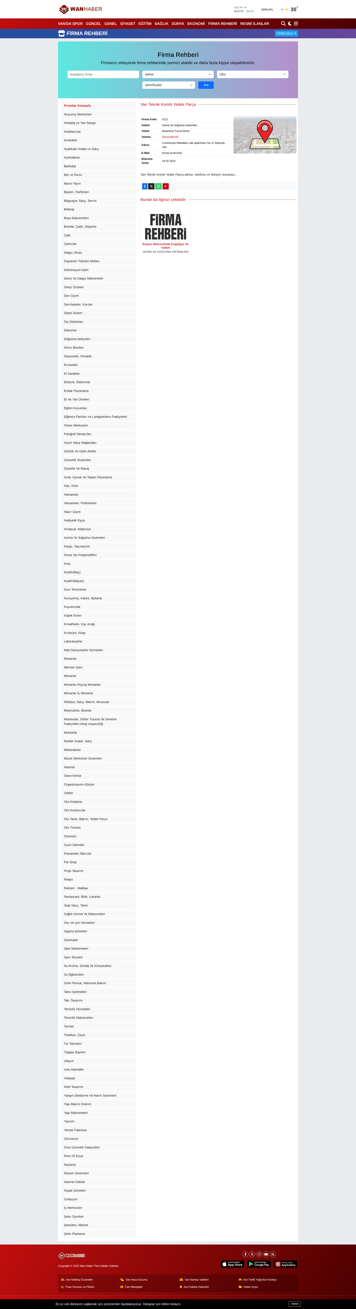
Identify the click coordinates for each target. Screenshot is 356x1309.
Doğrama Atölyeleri (77, 339)
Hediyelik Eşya (74, 520)
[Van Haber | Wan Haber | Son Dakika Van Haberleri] (81, 9)
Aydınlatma (72, 157)
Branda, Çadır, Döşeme (80, 226)
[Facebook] (245, 1254)
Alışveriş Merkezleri (78, 114)
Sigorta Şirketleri (75, 931)
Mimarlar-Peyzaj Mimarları (82, 684)
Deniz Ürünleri (74, 287)
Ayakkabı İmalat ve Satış (81, 149)
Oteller (68, 793)
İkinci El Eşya (73, 1156)
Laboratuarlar (73, 641)
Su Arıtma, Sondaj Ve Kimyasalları (88, 966)
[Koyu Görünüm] (289, 23)
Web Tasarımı (73, 1087)
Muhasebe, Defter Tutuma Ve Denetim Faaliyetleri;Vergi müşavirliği (90, 721)
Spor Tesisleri (73, 957)
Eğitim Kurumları (75, 408)
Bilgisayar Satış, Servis (80, 201)
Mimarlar (70, 676)
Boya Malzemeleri (76, 218)
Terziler (69, 1026)
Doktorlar (70, 330)
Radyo (68, 879)
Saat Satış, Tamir (76, 905)
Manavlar (70, 658)
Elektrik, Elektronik (77, 382)
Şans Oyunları (74, 1216)
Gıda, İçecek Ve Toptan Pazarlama (88, 477)
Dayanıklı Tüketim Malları (82, 261)
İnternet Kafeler (74, 1182)
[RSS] (273, 1254)
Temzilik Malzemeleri (78, 1017)
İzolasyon (70, 1199)
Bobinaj (69, 209)
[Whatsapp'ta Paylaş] (158, 186)
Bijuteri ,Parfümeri (76, 192)
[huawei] (285, 1263)
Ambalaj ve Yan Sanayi (80, 123)
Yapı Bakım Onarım (77, 1104)
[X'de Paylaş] (151, 186)
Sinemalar (71, 940)
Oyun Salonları (74, 845)
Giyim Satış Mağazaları (80, 443)
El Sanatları (72, 373)
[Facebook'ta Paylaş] (144, 186)
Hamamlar (71, 494)
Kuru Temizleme (75, 589)
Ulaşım (69, 1061)
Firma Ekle (285, 33)
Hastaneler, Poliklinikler (80, 503)
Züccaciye (71, 1138)
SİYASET (127, 24)
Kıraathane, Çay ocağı (79, 624)
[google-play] (259, 1263)
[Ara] (283, 23)
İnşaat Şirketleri (75, 1190)
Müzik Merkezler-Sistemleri (83, 758)
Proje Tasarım (73, 871)
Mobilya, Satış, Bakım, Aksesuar (86, 702)
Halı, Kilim (71, 486)
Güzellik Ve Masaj (76, 468)
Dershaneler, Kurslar (78, 304)
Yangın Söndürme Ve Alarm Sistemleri (90, 1095)
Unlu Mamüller (74, 1069)
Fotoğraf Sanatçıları (77, 434)
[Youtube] (266, 1254)
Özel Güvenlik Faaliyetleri (82, 1147)
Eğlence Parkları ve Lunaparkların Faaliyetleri (95, 416)
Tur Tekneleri (73, 1043)
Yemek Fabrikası (75, 1130)
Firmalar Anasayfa (77, 105)
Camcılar (70, 244)
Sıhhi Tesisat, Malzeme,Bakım (85, 983)
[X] (252, 1254)
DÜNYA (178, 24)
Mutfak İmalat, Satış (78, 741)
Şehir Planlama (74, 1234)
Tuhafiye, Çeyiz (74, 1035)
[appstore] (232, 1263)
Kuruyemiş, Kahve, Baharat (83, 598)
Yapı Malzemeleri (76, 1113)
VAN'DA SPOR (70, 24)
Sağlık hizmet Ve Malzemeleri (84, 914)
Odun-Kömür (73, 776)
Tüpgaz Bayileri (74, 1052)
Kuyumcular (72, 607)
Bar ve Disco (73, 175)
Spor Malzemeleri (76, 948)
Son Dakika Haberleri (196, 1286)
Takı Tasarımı (73, 1000)
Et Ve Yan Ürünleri (76, 399)
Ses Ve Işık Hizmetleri (79, 923)
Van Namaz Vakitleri (197, 1279)
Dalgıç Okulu (73, 252)
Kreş (67, 563)
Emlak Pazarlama (76, 391)
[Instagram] (259, 1254)
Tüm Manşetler (134, 1286)
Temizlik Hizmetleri (77, 1009)
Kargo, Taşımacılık (77, 546)
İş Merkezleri (73, 1208)
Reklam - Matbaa (76, 888)
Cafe (67, 235)
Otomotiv (70, 836)
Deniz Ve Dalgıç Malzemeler (83, 278)
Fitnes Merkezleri (76, 425)
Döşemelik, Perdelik (78, 356)
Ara (206, 85)
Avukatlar (70, 140)
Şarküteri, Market (76, 1225)
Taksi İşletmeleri (75, 992)
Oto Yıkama (72, 827)
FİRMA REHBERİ (222, 24)
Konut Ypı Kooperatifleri (80, 555)
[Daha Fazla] (166, 186)
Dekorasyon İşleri (76, 270)
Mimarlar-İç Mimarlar (78, 693)
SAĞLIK (162, 24)
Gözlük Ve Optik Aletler (80, 451)
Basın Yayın (72, 183)
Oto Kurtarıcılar (74, 810)
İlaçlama (70, 1164)
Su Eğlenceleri (74, 974)
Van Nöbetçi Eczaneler (79, 1279)
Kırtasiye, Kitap (74, 633)
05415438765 (170, 136)
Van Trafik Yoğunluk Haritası (260, 1279)
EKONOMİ (196, 24)
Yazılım (69, 1121)
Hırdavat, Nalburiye (77, 529)
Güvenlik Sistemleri (77, 460)
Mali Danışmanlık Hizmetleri (83, 650)
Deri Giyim (71, 296)
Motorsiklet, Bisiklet (77, 710)
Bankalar (70, 166)
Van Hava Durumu (137, 1279)
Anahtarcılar (72, 131)
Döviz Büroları (74, 347)
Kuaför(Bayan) (74, 581)
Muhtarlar (70, 732)
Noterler (69, 767)
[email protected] (172, 152)
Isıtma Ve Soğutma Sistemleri (84, 537)
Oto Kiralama (73, 802)
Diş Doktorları (73, 322)
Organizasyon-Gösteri (79, 784)
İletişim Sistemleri (76, 1173)
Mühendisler (72, 750)
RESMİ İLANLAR (254, 24)
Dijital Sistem (73, 313)
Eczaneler (71, 365)
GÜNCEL (93, 24)
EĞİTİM (145, 24)
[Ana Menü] (295, 23)
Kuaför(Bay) (72, 572)
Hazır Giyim (72, 512)
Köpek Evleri (73, 615)
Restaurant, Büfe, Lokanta (82, 896)
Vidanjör (69, 1078)
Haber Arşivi (250, 1286)
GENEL (110, 24)
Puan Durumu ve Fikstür (79, 1286)
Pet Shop (70, 862)
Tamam (294, 1304)
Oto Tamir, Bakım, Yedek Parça (85, 819)
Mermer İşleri (73, 667)
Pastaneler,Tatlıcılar (77, 853)
